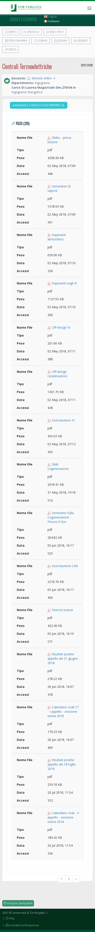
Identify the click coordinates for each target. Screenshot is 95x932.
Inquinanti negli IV (64, 283)
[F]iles (12, 49)
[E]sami (62, 40)
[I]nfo (12, 32)
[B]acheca (56, 32)
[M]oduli (33, 32)
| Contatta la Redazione (20, 925)
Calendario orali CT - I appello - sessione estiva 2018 (63, 711)
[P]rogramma (17, 40)
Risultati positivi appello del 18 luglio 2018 (62, 764)
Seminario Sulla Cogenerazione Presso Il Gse (61, 517)
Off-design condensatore (57, 374)
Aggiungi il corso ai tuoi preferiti (37, 105)
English (52, 16)
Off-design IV (61, 327)
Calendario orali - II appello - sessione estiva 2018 (63, 817)
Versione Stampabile (19, 903)
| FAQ (8, 918)
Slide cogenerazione (58, 466)
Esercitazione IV (63, 420)
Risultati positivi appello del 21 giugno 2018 (63, 658)
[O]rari (42, 40)
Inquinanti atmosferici (57, 237)
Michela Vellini (41, 78)
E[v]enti (82, 40)
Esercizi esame (62, 610)
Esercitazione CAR (65, 566)
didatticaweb (23, 19)
